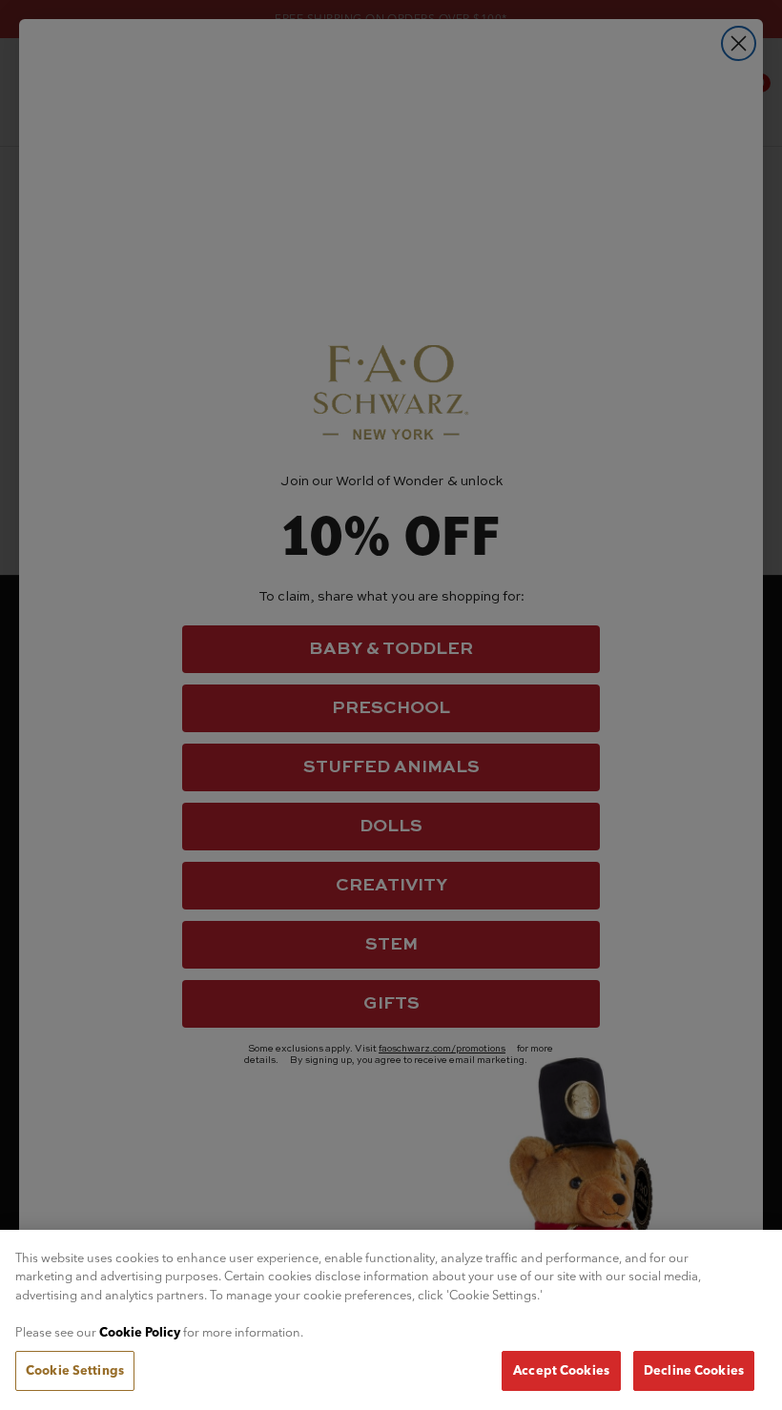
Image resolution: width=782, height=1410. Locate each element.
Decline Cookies (694, 1370)
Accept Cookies (561, 1370)
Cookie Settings (75, 1370)
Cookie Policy (139, 1331)
